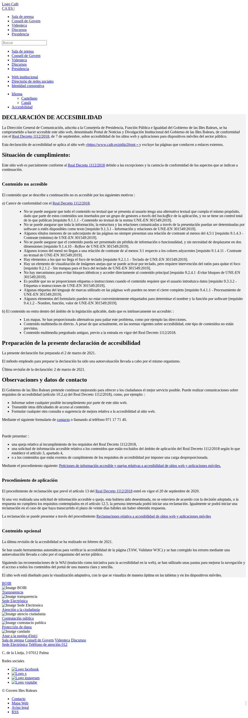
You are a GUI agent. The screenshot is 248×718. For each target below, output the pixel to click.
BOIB (6, 583)
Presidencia (20, 34)
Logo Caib (10, 4)
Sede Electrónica (15, 601)
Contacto (18, 699)
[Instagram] (25, 678)
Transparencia (12, 592)
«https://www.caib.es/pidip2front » (112, 144)
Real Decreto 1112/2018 (30, 136)
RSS (15, 712)
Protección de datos (17, 627)
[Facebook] (25, 669)
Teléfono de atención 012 (48, 644)
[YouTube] (24, 682)
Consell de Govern (26, 21)
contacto (63, 420)
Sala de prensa (23, 17)
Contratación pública (18, 618)
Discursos (19, 30)
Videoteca (19, 25)
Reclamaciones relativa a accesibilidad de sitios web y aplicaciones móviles (153, 516)
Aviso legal (20, 707)
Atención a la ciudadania (21, 610)
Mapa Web (20, 703)
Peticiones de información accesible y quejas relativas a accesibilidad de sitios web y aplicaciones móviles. (140, 466)
